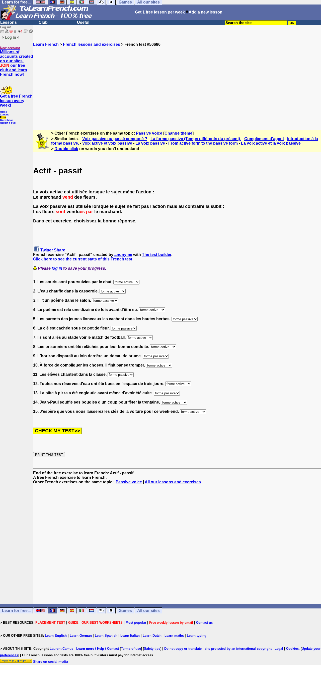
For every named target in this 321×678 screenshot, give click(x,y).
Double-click (66, 149)
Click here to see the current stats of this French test (82, 259)
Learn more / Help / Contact (97, 648)
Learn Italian (130, 635)
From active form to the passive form (203, 143)
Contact (4, 114)
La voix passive (150, 143)
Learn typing (196, 635)
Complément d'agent (264, 139)
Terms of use (131, 648)
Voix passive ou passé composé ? (114, 139)
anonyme (123, 254)
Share (59, 250)
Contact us (204, 622)
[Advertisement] (177, 82)
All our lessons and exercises (173, 482)
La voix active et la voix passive (271, 143)
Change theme (178, 133)
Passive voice (149, 133)
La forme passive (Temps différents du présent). (195, 139)
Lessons (8, 22)
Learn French (46, 44)
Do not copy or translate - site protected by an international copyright (218, 648)
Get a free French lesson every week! (16, 100)
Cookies (292, 648)
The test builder (156, 254)
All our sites (148, 610)
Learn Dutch (152, 635)
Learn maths (174, 635)
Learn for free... (16, 610)
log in (57, 268)
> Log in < (10, 37)
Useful (83, 22)
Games (125, 610)
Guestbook (6, 120)
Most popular (136, 622)
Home (3, 111)
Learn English (56, 635)
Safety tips (152, 648)
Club (43, 22)
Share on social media (50, 661)
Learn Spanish (106, 635)
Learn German (81, 635)
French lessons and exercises (91, 44)
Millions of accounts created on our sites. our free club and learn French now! (16, 63)
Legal (279, 648)
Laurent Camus (61, 648)
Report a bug (8, 122)
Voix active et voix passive (107, 143)
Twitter (46, 250)
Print (3, 117)
